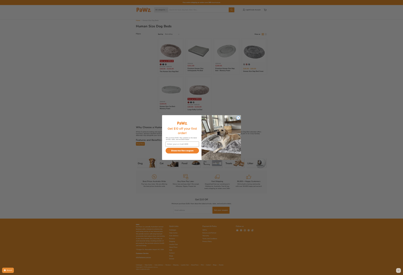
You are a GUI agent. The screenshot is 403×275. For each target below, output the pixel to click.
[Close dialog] (238, 118)
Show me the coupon (182, 150)
